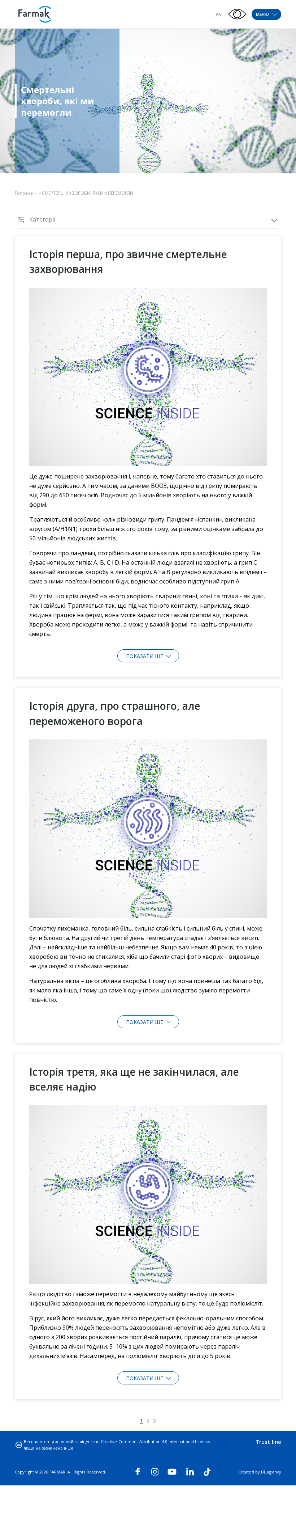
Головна (24, 193)
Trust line (268, 1441)
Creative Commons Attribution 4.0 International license (155, 1441)
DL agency (271, 1472)
